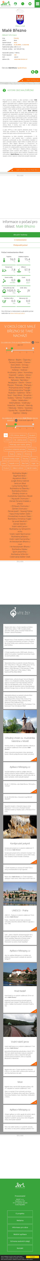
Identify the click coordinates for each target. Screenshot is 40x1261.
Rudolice (12, 392)
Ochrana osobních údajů (20, 1241)
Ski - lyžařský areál (20, 440)
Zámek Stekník (19, 524)
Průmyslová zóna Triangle (19, 387)
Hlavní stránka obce (33, 80)
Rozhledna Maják (19, 473)
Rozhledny (31, 449)
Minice (11, 377)
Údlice (14, 400)
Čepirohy (27, 360)
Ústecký (16, 38)
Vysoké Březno (22, 68)
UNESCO (8, 440)
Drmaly (25, 365)
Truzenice (27, 397)
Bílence (11, 360)
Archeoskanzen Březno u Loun (20, 542)
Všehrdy (29, 405)
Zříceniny (28, 454)
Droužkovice (16, 367)
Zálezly (24, 413)
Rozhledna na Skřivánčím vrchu (20, 530)
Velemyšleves (14, 403)
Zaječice (16, 413)
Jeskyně (33, 459)
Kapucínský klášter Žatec (20, 513)
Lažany (21, 375)
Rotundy (25, 459)
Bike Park (25, 463)
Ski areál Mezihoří (19, 521)
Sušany (11, 397)
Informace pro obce (20, 1227)
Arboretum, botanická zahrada (15, 449)
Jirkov (20, 372)
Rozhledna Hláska (19, 549)
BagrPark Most (19, 475)
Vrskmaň (20, 405)
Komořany (28, 372)
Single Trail (34, 463)
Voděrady (26, 403)
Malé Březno (14, 30)
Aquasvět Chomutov (20, 498)
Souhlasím (32, 1257)
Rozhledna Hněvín (19, 491)
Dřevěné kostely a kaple (11, 459)
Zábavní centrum (18, 468)
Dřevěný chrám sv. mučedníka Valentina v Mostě (20, 494)
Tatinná (18, 397)
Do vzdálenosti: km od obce (15, 342)
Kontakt (20, 1248)
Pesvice (11, 385)
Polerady (19, 385)
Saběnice (21, 392)
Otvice (28, 382)
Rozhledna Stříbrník (19, 554)
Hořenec (15, 370)
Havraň (25, 367)
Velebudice (22, 400)
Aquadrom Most (19, 478)
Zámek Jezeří (13, 511)
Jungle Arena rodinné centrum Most (20, 482)
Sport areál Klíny (19, 551)
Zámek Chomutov (19, 508)
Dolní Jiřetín (15, 365)
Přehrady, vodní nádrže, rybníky (20, 445)
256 (15, 55)
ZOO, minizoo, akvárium (18, 435)
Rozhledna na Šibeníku (19, 488)
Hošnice (24, 370)
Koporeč (12, 375)
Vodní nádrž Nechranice (20, 534)
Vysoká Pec (13, 410)
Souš (10, 395)
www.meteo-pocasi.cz (17, 313)
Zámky (19, 454)
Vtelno (20, 408)
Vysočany (28, 408)
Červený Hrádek (15, 362)
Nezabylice (12, 382)
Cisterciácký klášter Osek (20, 556)
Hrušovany (12, 372)
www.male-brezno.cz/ (20, 59)
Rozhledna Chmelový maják (19, 519)
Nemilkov (24, 380)
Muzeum (6, 468)
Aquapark (32, 435)
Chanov (27, 362)
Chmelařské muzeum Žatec (19, 516)
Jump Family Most (20, 486)
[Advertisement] (20, 197)
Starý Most (17, 395)
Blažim (19, 360)
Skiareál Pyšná (26, 511)
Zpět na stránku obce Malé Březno (28, 170)
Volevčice (11, 405)
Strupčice (27, 395)
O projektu (20, 1213)
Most (15, 42)
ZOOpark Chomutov (20, 506)
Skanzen (32, 440)
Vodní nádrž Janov (19, 526)
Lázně (4, 463)
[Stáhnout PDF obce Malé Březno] (32, 72)
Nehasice (15, 380)
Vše (6, 435)
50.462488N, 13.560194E (21, 45)
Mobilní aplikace (20, 1234)
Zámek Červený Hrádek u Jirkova (20, 502)
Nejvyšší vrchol (14, 463)
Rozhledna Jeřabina (19, 536)
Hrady (12, 454)
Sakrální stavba (32, 468)
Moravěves (20, 377)
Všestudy (12, 408)
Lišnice (28, 375)
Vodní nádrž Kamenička (19, 539)
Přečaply (27, 385)
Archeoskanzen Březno (20, 546)
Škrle (28, 392)
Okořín (21, 382)
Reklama (20, 1220)
